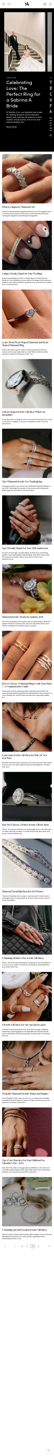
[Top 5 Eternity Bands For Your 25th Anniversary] (27, 520)
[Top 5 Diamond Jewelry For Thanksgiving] (27, 453)
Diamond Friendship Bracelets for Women (22, 891)
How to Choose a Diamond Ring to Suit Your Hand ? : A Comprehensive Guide (27, 685)
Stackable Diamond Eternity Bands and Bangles (25, 1093)
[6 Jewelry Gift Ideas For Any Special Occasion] (27, 996)
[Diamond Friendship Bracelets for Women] (27, 863)
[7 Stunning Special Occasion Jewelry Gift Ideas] (27, 1201)
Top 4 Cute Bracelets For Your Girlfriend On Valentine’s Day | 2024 (23, 1162)
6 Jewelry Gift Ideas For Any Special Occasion (24, 1024)
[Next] (46, 1246)
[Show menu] (3, 4)
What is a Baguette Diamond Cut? (18, 207)
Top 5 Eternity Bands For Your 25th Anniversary (25, 548)
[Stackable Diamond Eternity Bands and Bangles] (27, 1065)
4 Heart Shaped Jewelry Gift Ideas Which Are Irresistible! (23, 413)
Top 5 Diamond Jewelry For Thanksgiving (22, 481)
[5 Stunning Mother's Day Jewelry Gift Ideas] (27, 930)
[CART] (50, 4)
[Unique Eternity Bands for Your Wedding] (27, 245)
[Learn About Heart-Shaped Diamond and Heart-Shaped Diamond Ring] (27, 314)
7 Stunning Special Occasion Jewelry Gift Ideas (24, 1229)
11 (38, 1246)
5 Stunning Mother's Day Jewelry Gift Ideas (23, 958)
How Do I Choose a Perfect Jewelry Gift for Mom (25, 824)
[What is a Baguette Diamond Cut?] (27, 178)
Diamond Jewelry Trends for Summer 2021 (22, 617)
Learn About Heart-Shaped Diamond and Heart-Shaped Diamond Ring (25, 344)
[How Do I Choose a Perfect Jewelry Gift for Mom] (27, 796)
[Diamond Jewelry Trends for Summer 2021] (27, 588)
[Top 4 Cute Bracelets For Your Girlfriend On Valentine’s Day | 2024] (27, 1132)
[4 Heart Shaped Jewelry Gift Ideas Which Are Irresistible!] (27, 383)
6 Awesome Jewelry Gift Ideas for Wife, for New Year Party (24, 756)
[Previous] (8, 1246)
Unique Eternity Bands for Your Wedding (22, 273)
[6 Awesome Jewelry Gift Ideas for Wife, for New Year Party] (27, 727)
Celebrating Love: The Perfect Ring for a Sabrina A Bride (23, 94)
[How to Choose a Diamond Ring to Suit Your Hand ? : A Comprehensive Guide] (27, 655)
